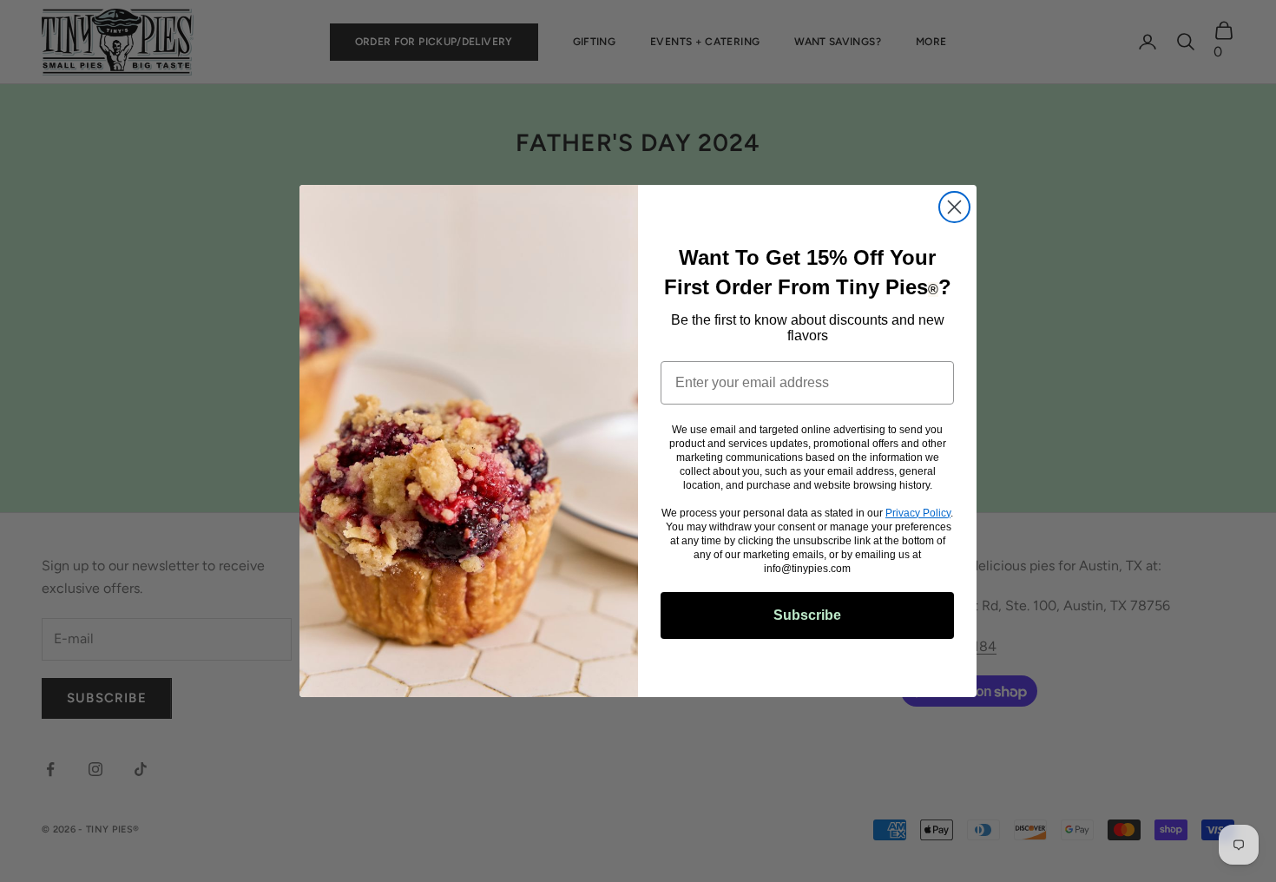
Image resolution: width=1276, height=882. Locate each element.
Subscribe (807, 615)
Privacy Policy (917, 513)
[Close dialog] (954, 207)
